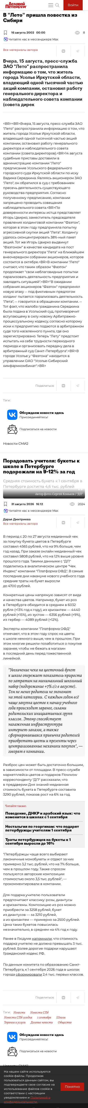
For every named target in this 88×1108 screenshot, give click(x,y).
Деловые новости (42, 1022)
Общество (65, 1022)
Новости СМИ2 (15, 444)
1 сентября (44, 1017)
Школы (61, 1017)
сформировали (29, 974)
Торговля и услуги (15, 1022)
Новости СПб (39, 1012)
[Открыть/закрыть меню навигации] (51, 5)
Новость (19, 1012)
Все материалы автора (20, 50)
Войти (73, 5)
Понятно (72, 1087)
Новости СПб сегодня (18, 1017)
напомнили (42, 939)
